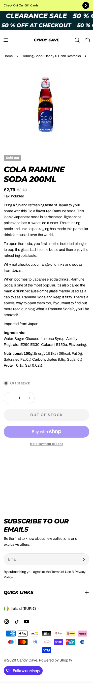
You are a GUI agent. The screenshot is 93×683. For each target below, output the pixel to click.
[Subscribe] (83, 559)
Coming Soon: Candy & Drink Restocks (51, 56)
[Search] (77, 40)
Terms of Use (61, 572)
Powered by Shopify (55, 660)
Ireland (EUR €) (23, 609)
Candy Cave (27, 660)
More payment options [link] (46, 444)
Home (8, 56)
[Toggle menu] (6, 40)
